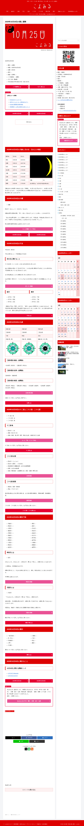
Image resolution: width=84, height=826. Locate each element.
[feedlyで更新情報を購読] (29, 749)
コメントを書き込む (29, 790)
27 (68, 287)
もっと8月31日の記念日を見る (68, 110)
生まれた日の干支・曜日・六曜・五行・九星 (29, 701)
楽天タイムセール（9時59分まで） (19, 102)
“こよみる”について (8, 824)
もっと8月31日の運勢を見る (65, 100)
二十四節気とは (17, 86)
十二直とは (29, 450)
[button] (37, 741)
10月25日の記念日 (13, 675)
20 (68, 281)
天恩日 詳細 (29, 612)
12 (65, 276)
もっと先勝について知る (29, 229)
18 (62, 281)
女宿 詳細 (29, 476)
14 (71, 276)
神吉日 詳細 (29, 581)
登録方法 (39, 824)
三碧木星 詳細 (29, 393)
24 (59, 287)
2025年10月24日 (17, 113)
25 (62, 287)
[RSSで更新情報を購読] (32, 749)
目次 (27, 122)
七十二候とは (41, 86)
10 (59, 276)
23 (77, 281)
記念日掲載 (44, 824)
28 (71, 287)
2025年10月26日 (41, 113)
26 (65, 287)
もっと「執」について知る (29, 440)
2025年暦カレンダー (10, 711)
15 (74, 276)
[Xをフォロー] (26, 749)
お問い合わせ (22, 824)
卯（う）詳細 (29, 286)
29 (74, 287)
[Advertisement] (29, 55)
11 (62, 276)
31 (59, 292)
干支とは (29, 315)
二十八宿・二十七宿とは (29, 510)
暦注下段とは (29, 622)
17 (59, 281)
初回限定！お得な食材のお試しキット (20, 107)
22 (74, 281)
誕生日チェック (68, 140)
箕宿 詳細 (29, 500)
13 (68, 276)
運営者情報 (16, 824)
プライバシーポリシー (31, 824)
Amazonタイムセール (15, 99)
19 (65, 281)
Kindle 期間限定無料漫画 (16, 104)
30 (77, 287)
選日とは (29, 654)
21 (71, 281)
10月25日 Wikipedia (13, 673)
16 (77, 276)
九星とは (29, 403)
